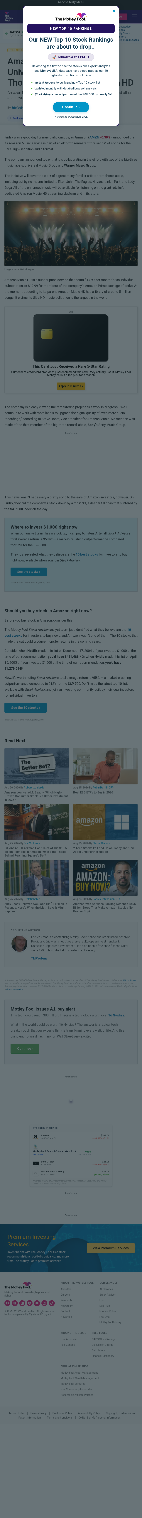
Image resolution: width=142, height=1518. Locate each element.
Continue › (71, 107)
